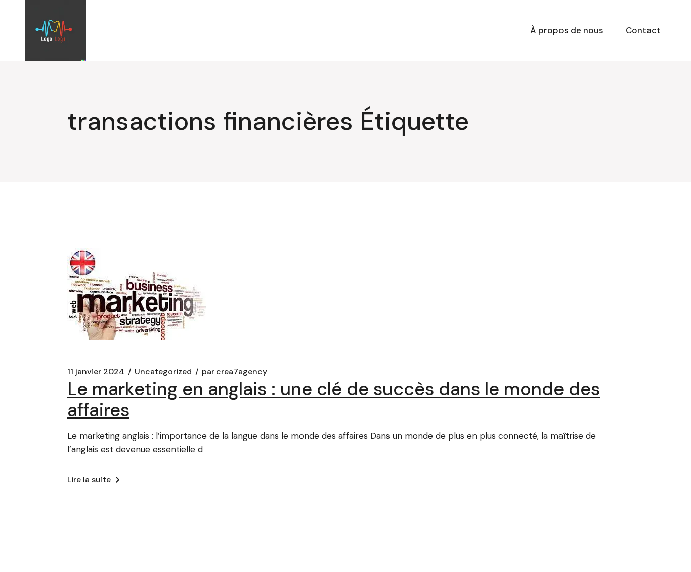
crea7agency (234, 372)
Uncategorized (163, 372)
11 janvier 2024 (95, 372)
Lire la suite (89, 479)
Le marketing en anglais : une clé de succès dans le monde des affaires (333, 399)
